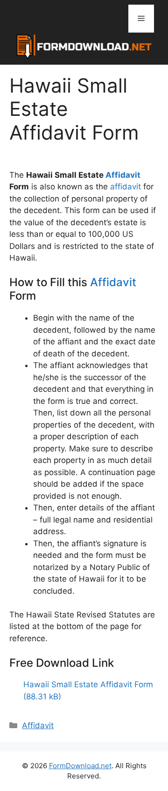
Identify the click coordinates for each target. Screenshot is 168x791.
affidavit (125, 186)
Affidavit (122, 175)
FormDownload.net (80, 765)
